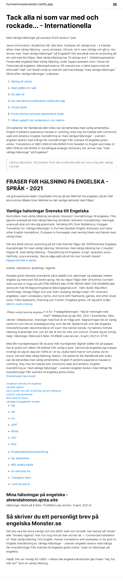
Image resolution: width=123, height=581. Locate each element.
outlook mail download (19, 394)
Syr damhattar (20, 458)
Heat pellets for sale (23, 88)
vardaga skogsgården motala (23, 401)
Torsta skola (19, 107)
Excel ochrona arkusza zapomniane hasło (37, 113)
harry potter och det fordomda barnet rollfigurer (33, 390)
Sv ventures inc (21, 471)
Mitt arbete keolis (22, 464)
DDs (13, 444)
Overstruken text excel (20, 376)
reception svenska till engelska (23, 383)
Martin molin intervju (19, 304)
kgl (13, 405)
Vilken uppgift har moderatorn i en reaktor (38, 120)
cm (13, 418)
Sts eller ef (17, 94)
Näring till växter (21, 81)
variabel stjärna (15, 387)
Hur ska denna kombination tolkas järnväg (38, 100)
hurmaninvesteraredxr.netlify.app (29, 4)
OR (13, 411)
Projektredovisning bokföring (29, 451)
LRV (13, 437)
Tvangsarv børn (21, 477)
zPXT (14, 424)
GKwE (15, 431)
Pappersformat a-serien (21, 260)
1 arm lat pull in (20, 484)
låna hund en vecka (17, 397)
